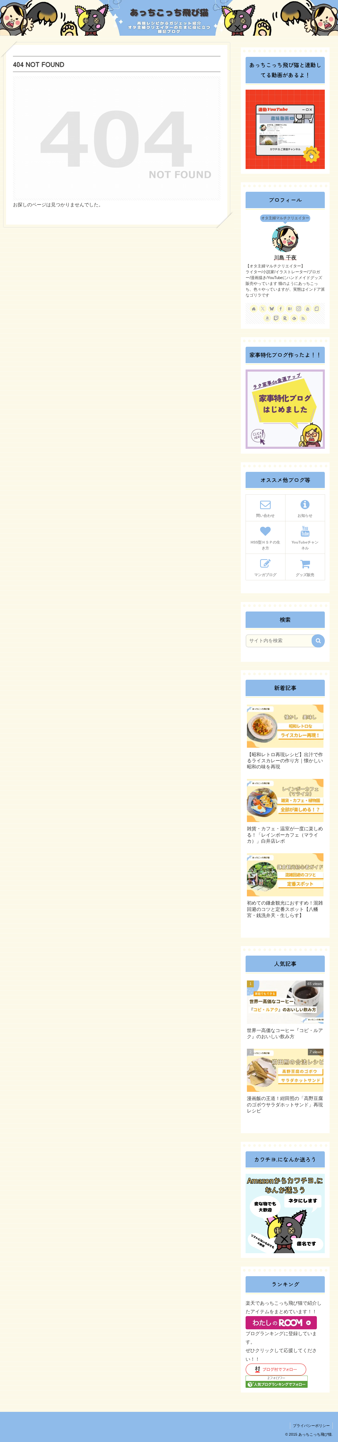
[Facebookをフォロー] (280, 308)
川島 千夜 (285, 258)
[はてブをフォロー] (289, 308)
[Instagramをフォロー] (298, 308)
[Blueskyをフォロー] (271, 308)
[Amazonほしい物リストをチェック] (267, 318)
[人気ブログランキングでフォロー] (277, 1381)
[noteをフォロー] (316, 308)
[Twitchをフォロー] (276, 318)
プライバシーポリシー (311, 1425)
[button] (318, 640)
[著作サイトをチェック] (253, 308)
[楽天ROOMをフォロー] (285, 318)
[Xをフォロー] (262, 308)
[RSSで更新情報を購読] (303, 318)
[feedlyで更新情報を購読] (294, 318)
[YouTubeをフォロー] (307, 308)
